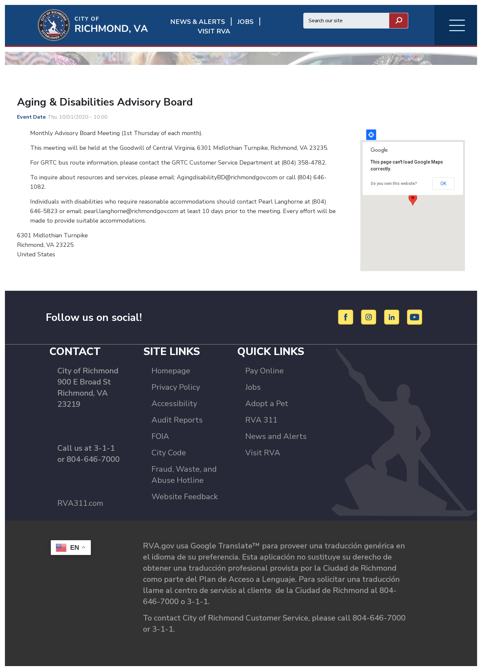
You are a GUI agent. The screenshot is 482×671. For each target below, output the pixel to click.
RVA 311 (261, 420)
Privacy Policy (175, 387)
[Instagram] (370, 317)
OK (443, 183)
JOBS (245, 21)
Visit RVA (262, 452)
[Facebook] (347, 317)
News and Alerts (276, 436)
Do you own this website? (394, 183)
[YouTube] (415, 317)
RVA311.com (80, 503)
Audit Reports (177, 420)
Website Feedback (184, 496)
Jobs (253, 387)
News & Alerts (197, 21)
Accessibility (174, 403)
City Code (168, 452)
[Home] (76, 25)
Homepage (170, 370)
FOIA (160, 436)
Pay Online (264, 370)
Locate (371, 134)
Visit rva (214, 31)
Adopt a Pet (266, 403)
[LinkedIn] (393, 317)
